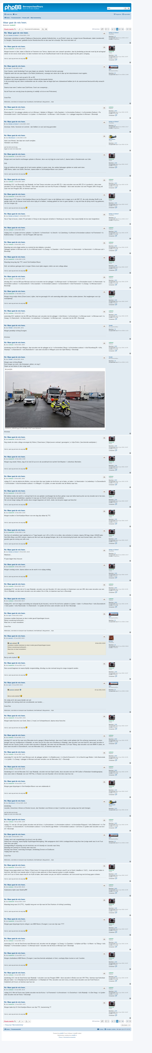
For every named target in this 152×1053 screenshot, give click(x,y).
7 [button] (114, 29)
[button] (102, 29)
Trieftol (110, 325)
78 (115, 329)
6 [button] (112, 29)
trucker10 (12, 25)
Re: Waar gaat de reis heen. (16, 33)
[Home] (13, 7)
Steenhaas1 (112, 139)
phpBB (61, 1033)
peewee (111, 641)
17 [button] (127, 29)
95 (115, 73)
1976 (115, 143)
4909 (115, 110)
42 (115, 36)
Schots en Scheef (113, 32)
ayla (110, 69)
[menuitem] (15, 14)
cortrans (111, 107)
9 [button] (119, 29)
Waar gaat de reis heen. (15, 22)
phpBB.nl (74, 1035)
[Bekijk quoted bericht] (18, 643)
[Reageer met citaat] (104, 33)
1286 (115, 55)
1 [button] (108, 29)
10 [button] (122, 29)
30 (115, 644)
